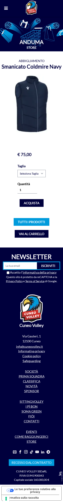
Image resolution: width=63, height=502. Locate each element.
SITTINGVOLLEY (31, 401)
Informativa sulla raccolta (21, 497)
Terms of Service (34, 281)
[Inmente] (60, 476)
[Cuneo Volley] (31, 8)
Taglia (22, 166)
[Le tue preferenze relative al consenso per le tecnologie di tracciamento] (6, 498)
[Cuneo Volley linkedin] (42, 452)
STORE (31, 441)
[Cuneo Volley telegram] (48, 452)
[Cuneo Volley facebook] (20, 452)
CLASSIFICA (31, 381)
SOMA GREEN (32, 411)
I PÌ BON (32, 406)
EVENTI (31, 432)
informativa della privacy (40, 272)
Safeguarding (32, 361)
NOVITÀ (31, 386)
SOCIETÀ (31, 371)
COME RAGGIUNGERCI (31, 437)
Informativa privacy (31, 351)
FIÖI (31, 416)
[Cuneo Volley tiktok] (31, 452)
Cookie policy (31, 356)
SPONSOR (31, 391)
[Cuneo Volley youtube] (37, 452)
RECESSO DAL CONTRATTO (31, 462)
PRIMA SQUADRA (31, 376)
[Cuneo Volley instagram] (26, 452)
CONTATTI (31, 421)
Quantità (24, 184)
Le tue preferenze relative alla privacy (35, 490)
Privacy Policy (14, 281)
